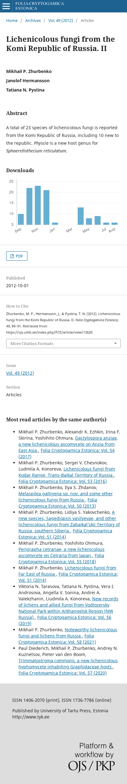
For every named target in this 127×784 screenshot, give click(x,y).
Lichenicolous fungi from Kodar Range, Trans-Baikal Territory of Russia (66, 472)
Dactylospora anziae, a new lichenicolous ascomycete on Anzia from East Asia (68, 444)
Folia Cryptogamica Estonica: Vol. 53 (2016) (62, 481)
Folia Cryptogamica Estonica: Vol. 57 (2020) (62, 673)
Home (12, 20)
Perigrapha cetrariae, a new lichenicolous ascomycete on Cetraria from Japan (61, 552)
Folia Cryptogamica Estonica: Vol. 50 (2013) (57, 503)
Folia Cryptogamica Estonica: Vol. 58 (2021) (57, 639)
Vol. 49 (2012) (60, 20)
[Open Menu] (6, 6)
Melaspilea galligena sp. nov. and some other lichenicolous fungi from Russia (65, 497)
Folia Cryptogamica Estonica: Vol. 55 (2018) (61, 558)
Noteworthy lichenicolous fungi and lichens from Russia (67, 633)
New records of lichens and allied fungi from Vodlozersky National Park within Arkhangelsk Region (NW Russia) (68, 608)
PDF (19, 256)
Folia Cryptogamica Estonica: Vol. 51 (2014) (65, 534)
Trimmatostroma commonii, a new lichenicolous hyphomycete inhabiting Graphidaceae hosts (68, 664)
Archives (33, 20)
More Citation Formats (31, 343)
